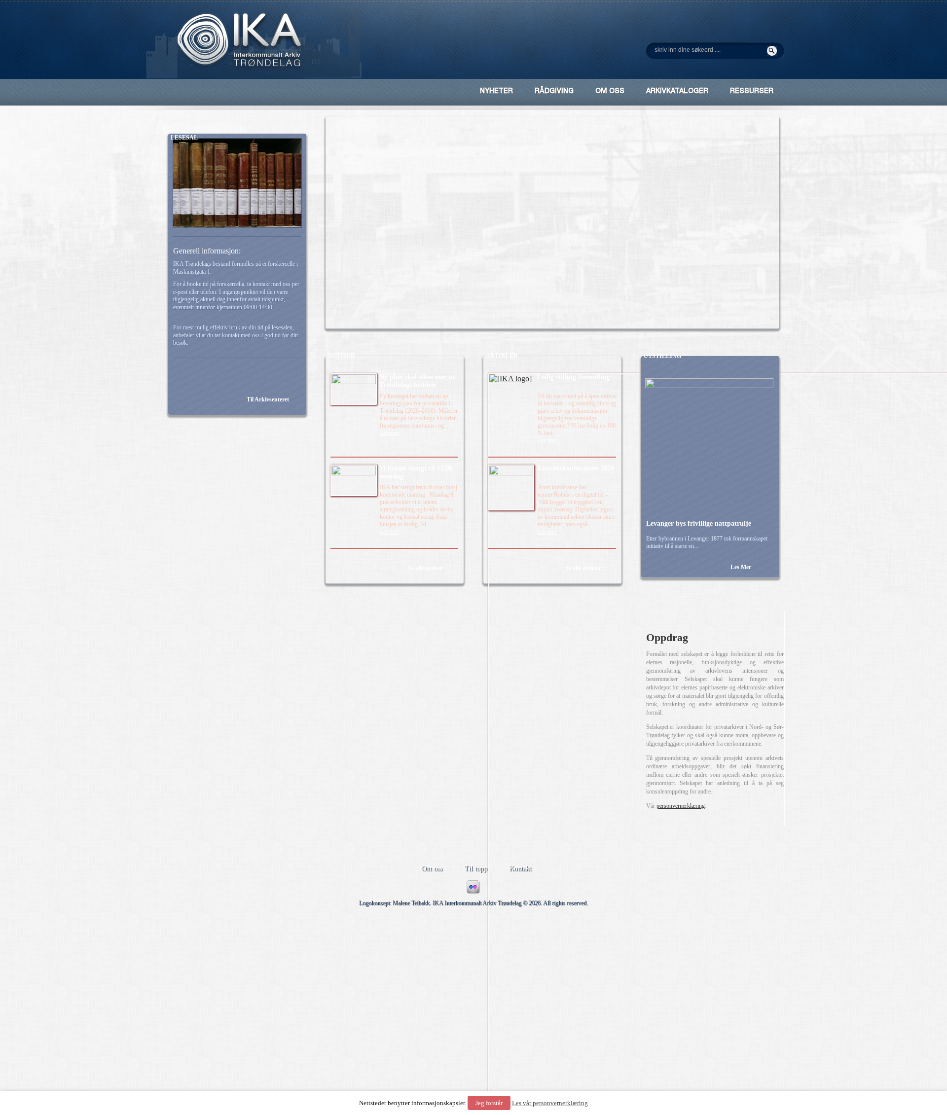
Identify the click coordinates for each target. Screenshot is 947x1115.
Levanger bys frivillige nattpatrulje (698, 523)
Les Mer (740, 567)
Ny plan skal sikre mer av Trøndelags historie (417, 381)
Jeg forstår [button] (489, 1103)
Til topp (475, 868)
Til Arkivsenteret (268, 399)
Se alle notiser (425, 568)
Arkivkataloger (677, 91)
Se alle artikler (583, 568)
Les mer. (390, 433)
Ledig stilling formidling (573, 377)
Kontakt (520, 868)
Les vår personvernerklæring (550, 1103)
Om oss (431, 868)
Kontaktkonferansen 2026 (576, 468)
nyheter (496, 91)
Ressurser (751, 91)
